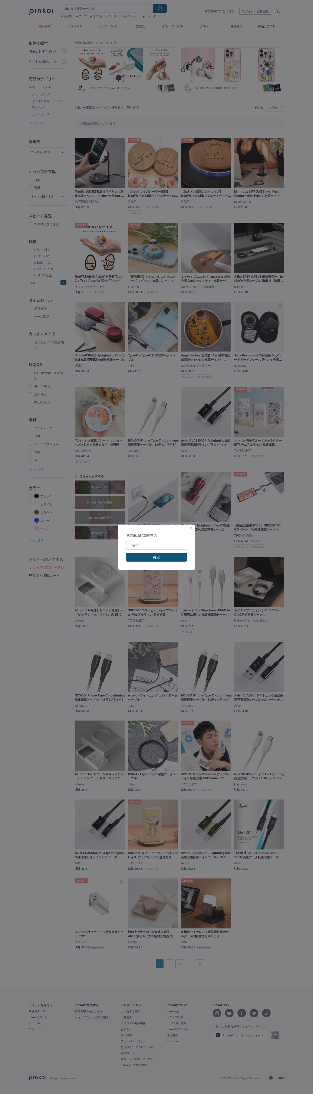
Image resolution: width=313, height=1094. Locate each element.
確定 (156, 557)
